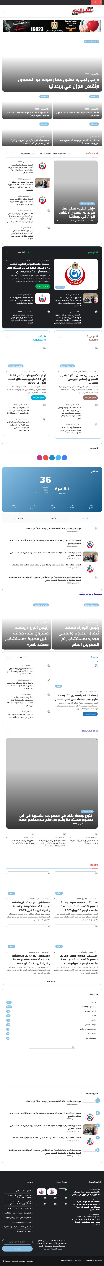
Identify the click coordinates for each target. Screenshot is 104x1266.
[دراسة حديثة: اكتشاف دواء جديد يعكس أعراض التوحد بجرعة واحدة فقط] (48, 680)
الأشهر (53, 518)
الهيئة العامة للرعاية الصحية (21, 1222)
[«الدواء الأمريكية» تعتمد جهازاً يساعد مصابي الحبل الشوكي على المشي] (96, 424)
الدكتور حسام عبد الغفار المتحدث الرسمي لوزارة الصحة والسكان (19, 1202)
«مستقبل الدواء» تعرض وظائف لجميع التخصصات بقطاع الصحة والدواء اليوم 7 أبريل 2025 (31, 906)
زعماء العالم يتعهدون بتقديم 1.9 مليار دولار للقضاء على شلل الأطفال (76, 697)
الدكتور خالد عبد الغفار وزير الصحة (19, 1208)
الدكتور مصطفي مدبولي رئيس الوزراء (18, 1217)
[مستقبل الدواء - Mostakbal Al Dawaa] (83, 11)
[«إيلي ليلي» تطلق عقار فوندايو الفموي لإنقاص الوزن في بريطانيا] (52, 64)
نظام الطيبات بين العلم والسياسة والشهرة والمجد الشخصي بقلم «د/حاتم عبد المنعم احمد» (52, 843)
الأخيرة (85, 518)
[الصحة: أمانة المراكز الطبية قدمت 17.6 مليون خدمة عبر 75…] (77, 105)
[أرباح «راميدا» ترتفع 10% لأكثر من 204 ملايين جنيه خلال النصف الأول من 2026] (44, 404)
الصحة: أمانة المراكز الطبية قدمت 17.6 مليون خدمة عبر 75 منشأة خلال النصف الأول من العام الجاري (20, 169)
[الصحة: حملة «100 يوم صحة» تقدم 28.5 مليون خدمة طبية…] (77, 133)
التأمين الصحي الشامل (23, 1190)
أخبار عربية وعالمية (91, 41)
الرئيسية (30, 1261)
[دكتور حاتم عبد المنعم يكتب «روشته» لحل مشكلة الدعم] (33, 834)
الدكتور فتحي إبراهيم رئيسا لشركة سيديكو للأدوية (84, 842)
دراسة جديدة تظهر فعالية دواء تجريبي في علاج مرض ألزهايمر (20, 716)
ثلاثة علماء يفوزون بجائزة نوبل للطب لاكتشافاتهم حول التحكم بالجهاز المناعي (20, 671)
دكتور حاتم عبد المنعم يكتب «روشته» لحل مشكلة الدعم (22, 842)
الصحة (40, 153)
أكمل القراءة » (42, 286)
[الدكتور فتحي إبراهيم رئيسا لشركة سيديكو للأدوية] (96, 834)
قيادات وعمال (90, 1024)
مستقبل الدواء (90, 1038)
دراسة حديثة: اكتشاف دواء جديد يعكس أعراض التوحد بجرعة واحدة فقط (20, 685)
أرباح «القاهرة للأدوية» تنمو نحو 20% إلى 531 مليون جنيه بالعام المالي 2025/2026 (18, 426)
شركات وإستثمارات (89, 1011)
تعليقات (19, 518)
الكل (69, 153)
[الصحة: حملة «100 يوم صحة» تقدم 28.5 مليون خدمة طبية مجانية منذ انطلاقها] (42, 200)
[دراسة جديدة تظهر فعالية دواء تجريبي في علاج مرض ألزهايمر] (48, 711)
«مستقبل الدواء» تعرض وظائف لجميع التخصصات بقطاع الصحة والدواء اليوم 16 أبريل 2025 (79, 906)
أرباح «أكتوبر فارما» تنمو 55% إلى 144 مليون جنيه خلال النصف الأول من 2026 (27, 379)
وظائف (93, 1020)
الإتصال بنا (6, 1261)
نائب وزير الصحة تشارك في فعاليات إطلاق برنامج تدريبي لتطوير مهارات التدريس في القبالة (21, 235)
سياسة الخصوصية (18, 1261)
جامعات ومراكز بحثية (28, 153)
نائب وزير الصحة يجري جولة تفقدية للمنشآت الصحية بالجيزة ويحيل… (28, 114)
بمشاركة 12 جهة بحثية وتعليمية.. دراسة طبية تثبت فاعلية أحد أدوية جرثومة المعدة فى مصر (20, 701)
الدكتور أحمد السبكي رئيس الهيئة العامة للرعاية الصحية (19, 1196)
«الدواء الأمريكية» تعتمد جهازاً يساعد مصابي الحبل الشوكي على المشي (70, 430)
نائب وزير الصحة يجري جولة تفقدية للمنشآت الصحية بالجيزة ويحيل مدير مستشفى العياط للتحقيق (20, 186)
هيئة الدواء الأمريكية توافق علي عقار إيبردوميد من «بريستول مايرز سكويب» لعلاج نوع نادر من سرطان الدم (69, 413)
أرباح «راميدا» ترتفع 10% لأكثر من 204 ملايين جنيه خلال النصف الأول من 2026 (18, 410)
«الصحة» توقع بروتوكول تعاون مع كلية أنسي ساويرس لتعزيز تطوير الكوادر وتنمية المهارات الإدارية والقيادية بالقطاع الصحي (20, 217)
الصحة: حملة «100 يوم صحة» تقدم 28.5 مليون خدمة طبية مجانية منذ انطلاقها (21, 201)
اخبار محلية (94, 96)
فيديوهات (92, 1033)
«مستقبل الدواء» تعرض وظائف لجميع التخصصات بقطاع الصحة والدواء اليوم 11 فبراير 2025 (31, 959)
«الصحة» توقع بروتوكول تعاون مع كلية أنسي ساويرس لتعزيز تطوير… (30, 141)
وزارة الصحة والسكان (24, 1231)
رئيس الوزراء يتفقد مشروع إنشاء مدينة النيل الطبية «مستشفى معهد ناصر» (27, 636)
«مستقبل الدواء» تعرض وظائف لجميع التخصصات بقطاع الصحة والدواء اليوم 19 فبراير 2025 (79, 959)
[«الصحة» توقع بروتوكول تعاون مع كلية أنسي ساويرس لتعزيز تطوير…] (27, 133)
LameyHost (74, 1260)
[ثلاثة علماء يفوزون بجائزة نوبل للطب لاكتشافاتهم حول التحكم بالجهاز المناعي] (48, 665)
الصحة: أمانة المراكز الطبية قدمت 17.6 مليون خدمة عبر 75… (77, 114)
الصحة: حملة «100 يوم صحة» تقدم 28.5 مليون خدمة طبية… (79, 141)
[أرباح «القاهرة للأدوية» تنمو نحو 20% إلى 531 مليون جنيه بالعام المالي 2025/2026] (44, 419)
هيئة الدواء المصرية (10, 1226)
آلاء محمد (90, 220)
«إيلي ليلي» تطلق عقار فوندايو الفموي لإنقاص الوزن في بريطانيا (58, 83)
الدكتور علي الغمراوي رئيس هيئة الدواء (17, 1212)
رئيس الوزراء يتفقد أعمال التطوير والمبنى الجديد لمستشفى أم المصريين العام (78, 636)
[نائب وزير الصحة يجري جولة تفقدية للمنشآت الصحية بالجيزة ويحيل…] (27, 105)
